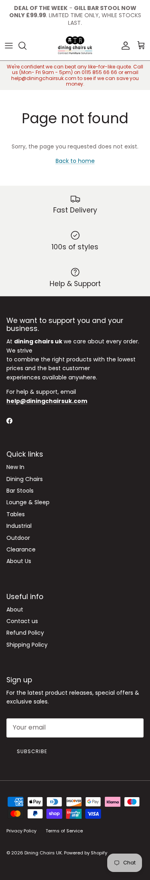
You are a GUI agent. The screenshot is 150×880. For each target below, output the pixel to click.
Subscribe (32, 751)
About (14, 609)
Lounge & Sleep (28, 502)
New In (15, 467)
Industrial (19, 526)
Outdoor (18, 538)
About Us (18, 561)
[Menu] (9, 45)
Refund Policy (25, 633)
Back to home (75, 161)
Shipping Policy (27, 645)
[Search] (26, 45)
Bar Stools (20, 491)
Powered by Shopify (85, 853)
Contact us (22, 621)
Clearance (21, 549)
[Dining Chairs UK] (75, 45)
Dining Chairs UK (43, 853)
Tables (15, 514)
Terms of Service (64, 831)
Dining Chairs (24, 479)
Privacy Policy (21, 831)
